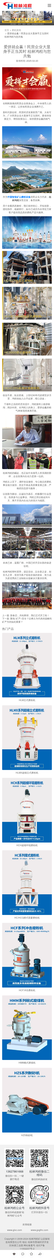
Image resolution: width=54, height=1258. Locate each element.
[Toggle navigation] (48, 5)
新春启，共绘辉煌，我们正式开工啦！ (29, 599)
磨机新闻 (16, 14)
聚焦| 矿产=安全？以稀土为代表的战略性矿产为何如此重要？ (27, 604)
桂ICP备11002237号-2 (32, 1231)
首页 (6, 14)
